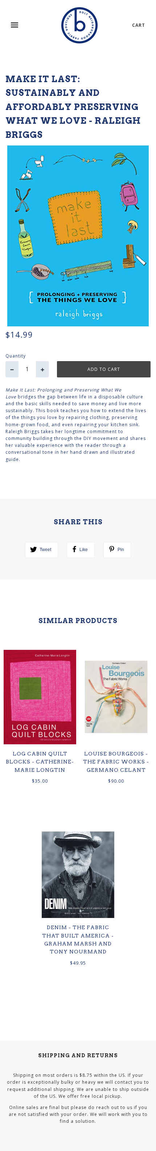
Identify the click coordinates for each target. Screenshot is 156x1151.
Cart (138, 25)
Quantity (15, 356)
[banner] (79, 25)
